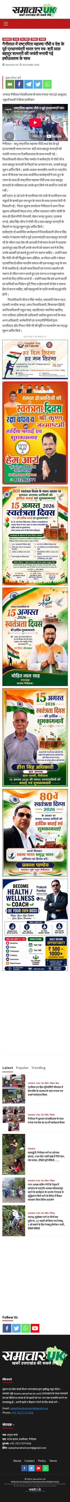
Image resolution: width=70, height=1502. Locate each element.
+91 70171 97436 (22, 1412)
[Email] (10, 84)
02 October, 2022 (31, 64)
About (17, 1460)
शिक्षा (57, 1083)
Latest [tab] (7, 1067)
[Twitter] (38, 84)
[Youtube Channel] (35, 1328)
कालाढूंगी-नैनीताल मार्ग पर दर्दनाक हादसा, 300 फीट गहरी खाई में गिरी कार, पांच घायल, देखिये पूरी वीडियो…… (46, 1156)
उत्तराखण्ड (7, 39)
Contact (30, 1460)
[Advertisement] (35, 1008)
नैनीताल (34, 39)
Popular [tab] (22, 1067)
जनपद (16, 39)
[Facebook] (19, 84)
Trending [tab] (38, 1067)
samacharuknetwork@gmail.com (29, 1408)
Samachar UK (11, 64)
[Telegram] (28, 84)
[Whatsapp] (47, 84)
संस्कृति (42, 39)
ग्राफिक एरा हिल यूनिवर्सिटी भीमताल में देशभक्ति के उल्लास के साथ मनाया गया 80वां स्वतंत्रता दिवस (45, 1090)
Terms (53, 1460)
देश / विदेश (25, 39)
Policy (42, 1460)
